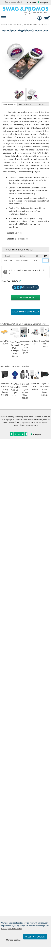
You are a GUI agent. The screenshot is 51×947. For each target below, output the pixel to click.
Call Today (25, 311)
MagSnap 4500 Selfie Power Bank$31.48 (44, 389)
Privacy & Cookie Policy (11, 928)
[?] (20, 281)
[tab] (9, 104)
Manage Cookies (13, 940)
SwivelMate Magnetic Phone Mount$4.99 (25, 347)
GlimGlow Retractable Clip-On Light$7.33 (15, 390)
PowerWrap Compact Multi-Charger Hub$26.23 (14, 349)
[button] (13, 3)
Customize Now (25, 297)
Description (9, 104)
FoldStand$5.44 (35, 342)
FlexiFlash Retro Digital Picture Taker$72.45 (24, 391)
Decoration (25, 104)
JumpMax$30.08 (4, 342)
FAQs (41, 104)
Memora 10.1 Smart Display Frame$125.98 (5, 389)
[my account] (39, 18)
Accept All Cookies (35, 936)
